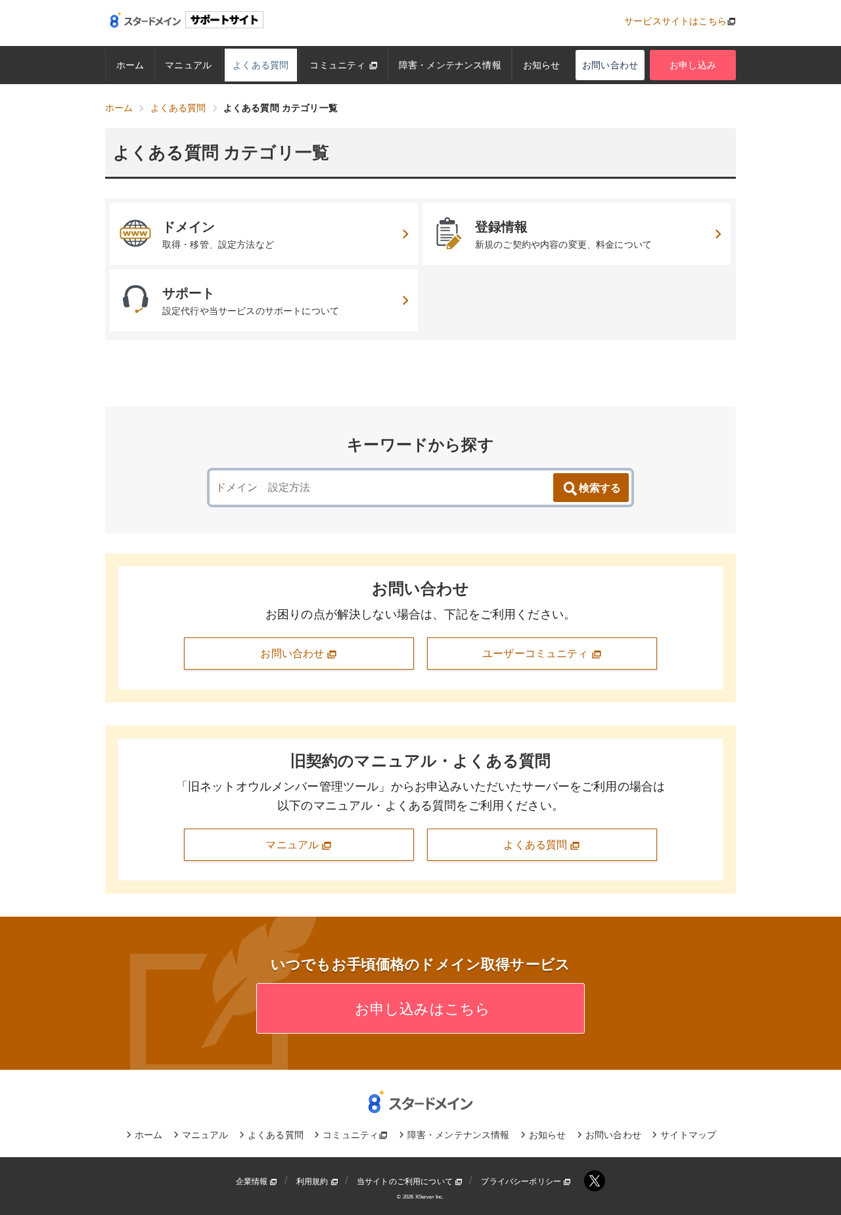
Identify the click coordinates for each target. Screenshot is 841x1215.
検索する (600, 487)
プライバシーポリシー (522, 1181)
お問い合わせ (610, 65)
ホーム (130, 65)
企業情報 (253, 1181)
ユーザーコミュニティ (536, 653)
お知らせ (541, 65)
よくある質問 (260, 65)
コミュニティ (338, 65)
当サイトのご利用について (406, 1181)
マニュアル (188, 65)
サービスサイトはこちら (675, 21)
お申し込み (693, 65)
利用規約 (313, 1181)
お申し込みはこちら (421, 1009)
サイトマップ (688, 1135)
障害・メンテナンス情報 (450, 65)
